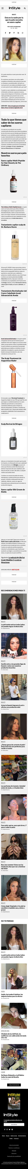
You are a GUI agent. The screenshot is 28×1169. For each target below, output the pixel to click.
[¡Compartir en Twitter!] (9, 32)
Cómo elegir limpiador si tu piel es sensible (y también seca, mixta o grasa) (13, 908)
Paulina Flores (6, 709)
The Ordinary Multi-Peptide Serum (11, 207)
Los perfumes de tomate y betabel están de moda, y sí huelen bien (13, 787)
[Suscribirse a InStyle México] (14, 1101)
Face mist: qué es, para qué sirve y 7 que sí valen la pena (14, 826)
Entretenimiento (22, 1135)
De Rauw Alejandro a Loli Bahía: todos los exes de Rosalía (12, 1076)
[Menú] (2, 8)
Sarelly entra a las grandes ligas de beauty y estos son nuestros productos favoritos (13, 666)
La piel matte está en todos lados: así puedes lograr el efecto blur (13, 625)
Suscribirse (14, 1124)
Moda (3, 991)
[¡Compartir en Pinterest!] (14, 32)
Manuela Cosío (6, 998)
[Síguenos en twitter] (9, 1129)
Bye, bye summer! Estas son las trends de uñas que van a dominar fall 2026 (13, 866)
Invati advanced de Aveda (8, 338)
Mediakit (14, 1150)
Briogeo (16, 465)
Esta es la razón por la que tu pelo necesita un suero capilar (14, 19)
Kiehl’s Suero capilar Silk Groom (10, 541)
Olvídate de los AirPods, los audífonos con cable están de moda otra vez (13, 1036)
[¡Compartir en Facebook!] (5, 32)
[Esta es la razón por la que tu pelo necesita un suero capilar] (14, 49)
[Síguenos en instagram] (7, 1129)
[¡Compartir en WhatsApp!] (22, 32)
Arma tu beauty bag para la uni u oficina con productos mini (12, 706)
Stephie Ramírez (6, 628)
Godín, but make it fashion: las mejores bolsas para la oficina (12, 995)
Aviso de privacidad (14, 1145)
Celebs (3, 1072)
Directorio (14, 1153)
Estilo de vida (5, 1030)
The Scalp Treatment (17, 398)
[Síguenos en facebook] (4, 1129)
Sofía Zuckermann (15, 26)
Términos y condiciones (14, 1148)
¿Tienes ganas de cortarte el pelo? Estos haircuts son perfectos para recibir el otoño (13, 746)
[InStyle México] (14, 8)
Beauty (14, 14)
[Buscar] (25, 8)
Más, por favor (14, 1085)
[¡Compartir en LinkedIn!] (18, 32)
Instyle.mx (15, 569)
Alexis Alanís (5, 669)
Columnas (16, 1138)
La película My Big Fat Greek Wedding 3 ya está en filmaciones (13, 559)
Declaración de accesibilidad (14, 1156)
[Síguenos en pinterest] (12, 1129)
